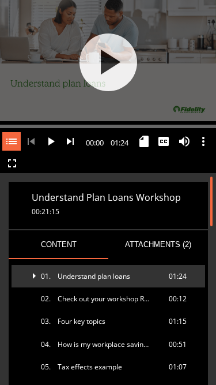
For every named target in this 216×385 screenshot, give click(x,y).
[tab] (58, 244)
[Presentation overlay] (108, 62)
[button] (108, 276)
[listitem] (108, 276)
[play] (108, 62)
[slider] (108, 125)
